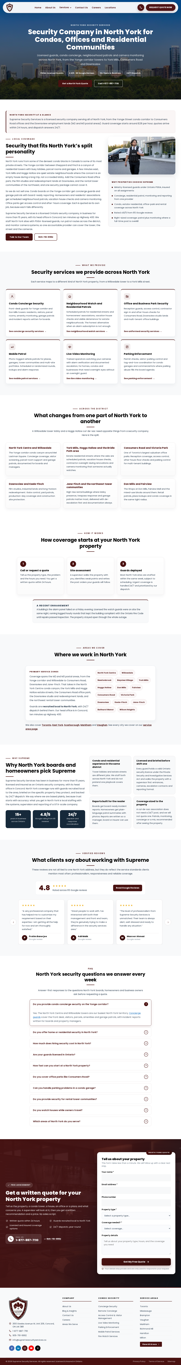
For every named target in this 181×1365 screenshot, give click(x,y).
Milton (143, 1337)
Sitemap (171, 1361)
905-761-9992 (45, 237)
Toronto (46, 725)
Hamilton (144, 1333)
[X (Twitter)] (37, 1348)
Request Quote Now (160, 7)
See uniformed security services (143, 331)
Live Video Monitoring (108, 1322)
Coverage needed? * (112, 1222)
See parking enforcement (139, 378)
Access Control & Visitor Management (110, 1317)
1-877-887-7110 (20, 1331)
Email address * (110, 1184)
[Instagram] (24, 1348)
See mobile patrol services (24, 378)
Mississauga (146, 1311)
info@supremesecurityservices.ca (29, 1340)
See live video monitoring (81, 378)
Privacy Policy (139, 1361)
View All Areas (149, 1344)
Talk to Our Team (19, 237)
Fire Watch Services (108, 1336)
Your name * (108, 1172)
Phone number (109, 1197)
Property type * (109, 1209)
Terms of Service (156, 1361)
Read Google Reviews (127, 887)
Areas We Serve (70, 1324)
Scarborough (71, 725)
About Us (50, 8)
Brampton (145, 1315)
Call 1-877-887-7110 (108, 83)
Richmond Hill (146, 1328)
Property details (110, 1235)
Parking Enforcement (108, 1327)
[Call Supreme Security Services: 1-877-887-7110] (140, 7)
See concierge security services (27, 331)
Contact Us (81, 8)
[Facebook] (11, 1348)
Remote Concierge (107, 1311)
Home (38, 8)
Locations (110, 8)
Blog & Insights (69, 1311)
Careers (96, 8)
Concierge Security (107, 1306)
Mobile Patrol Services (109, 1331)
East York (57, 725)
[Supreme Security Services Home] (32, 1308)
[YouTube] (31, 1348)
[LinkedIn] (18, 1348)
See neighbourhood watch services (87, 331)
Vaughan (102, 725)
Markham (85, 725)
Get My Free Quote (134, 1261)
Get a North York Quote (75, 83)
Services (64, 7)
